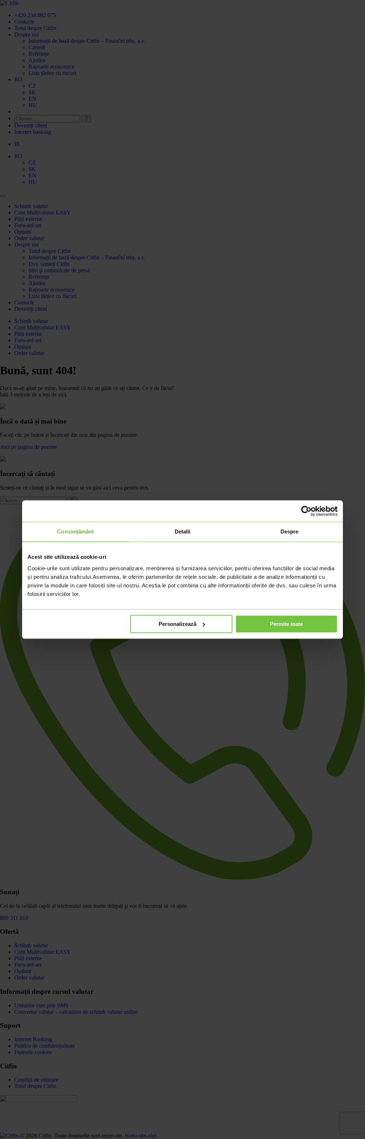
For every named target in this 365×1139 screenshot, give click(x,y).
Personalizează (177, 624)
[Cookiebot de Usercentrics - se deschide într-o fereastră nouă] (306, 511)
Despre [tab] (290, 531)
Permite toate (286, 624)
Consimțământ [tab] (75, 531)
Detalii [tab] (183, 531)
